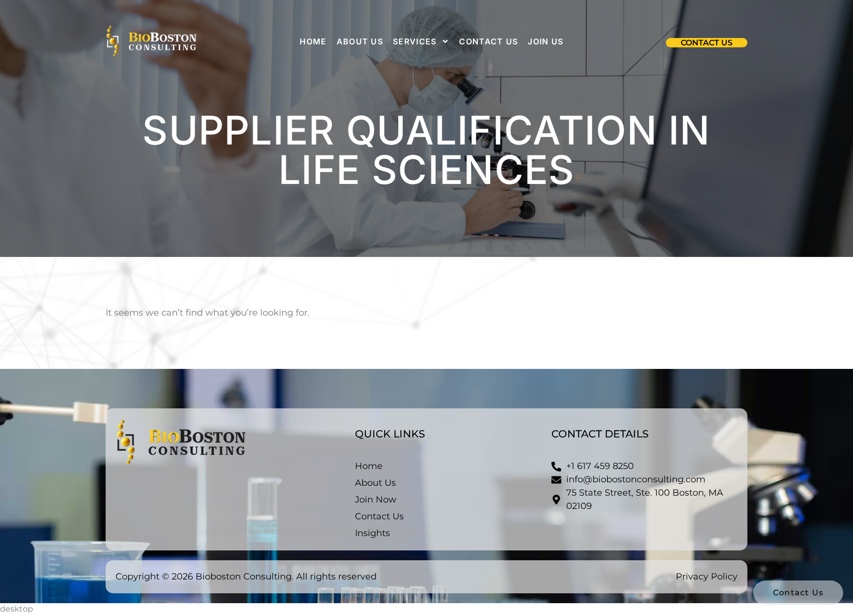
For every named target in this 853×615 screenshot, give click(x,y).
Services (414, 41)
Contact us (488, 41)
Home (313, 41)
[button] (706, 42)
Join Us (545, 41)
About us (360, 41)
